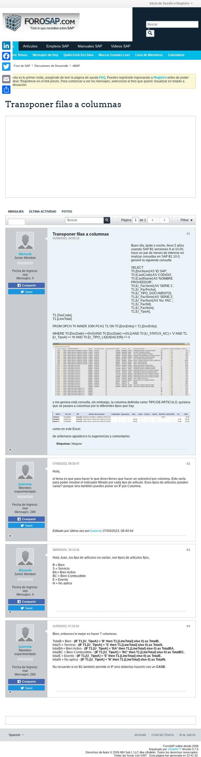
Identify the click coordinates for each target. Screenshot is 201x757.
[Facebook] (6, 56)
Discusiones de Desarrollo (51, 65)
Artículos (30, 46)
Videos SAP (120, 46)
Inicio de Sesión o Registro (169, 3)
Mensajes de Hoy (45, 55)
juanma (25, 484)
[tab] (15, 211)
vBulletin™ (174, 749)
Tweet (28, 292)
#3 (188, 550)
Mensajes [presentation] (16, 211)
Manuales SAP (90, 46)
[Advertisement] (100, 156)
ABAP (76, 65)
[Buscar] (150, 33)
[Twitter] (6, 66)
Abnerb (25, 254)
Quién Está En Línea (78, 55)
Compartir (28, 285)
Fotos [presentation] (67, 211)
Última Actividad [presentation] (42, 211)
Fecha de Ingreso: (25, 271)
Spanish (15, 735)
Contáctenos (163, 735)
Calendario (176, 55)
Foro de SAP (22, 65)
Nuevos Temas (16, 55)
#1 (188, 234)
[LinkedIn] (6, 45)
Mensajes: (23, 278)
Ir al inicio (187, 735)
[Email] (6, 79)
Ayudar (140, 735)
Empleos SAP (57, 46)
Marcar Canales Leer (114, 55)
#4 (188, 626)
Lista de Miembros (149, 55)
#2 (188, 464)
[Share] (6, 89)
